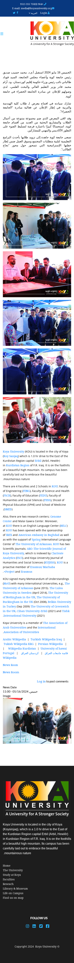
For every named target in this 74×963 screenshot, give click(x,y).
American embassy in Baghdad (38, 534)
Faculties (9, 879)
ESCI (19, 557)
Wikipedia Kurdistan (22, 648)
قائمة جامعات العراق (56, 653)
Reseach (8, 884)
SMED (8, 509)
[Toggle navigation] (3, 34)
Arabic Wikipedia (14, 639)
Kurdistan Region (17, 465)
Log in (41, 681)
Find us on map (13, 897)
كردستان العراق (30, 653)
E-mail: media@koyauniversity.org (32, 8)
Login (44, 12)
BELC (63, 525)
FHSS (47, 500)
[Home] (50, 33)
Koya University (13, 451)
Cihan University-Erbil (32, 611)
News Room (10, 665)
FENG (26, 490)
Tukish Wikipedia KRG (19, 644)
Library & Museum (15, 888)
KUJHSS (50, 562)
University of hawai (54, 648)
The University (13, 870)
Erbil (38, 460)
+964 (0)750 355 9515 (32, 4)
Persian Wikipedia (50, 644)
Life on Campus (13, 893)
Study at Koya (12, 874)
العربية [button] (33, 13)
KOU (55, 486)
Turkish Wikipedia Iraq (46, 639)
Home (6, 865)
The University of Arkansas (33, 544)
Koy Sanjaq (11, 456)
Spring (36, 539)
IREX (9, 534)
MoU (7, 583)
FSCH (7, 495)
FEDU (43, 495)
